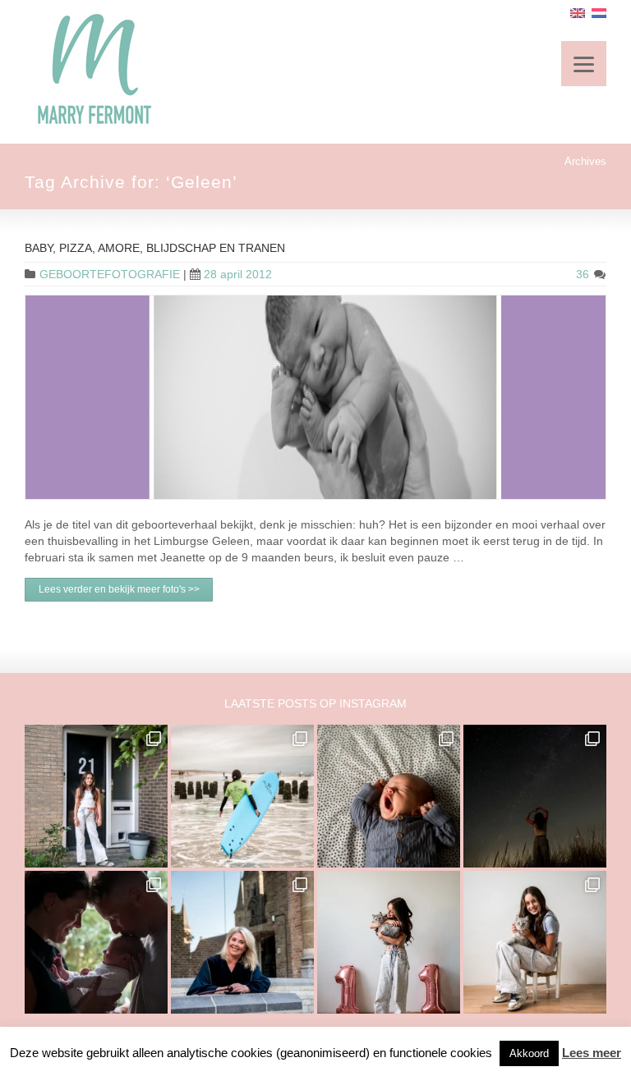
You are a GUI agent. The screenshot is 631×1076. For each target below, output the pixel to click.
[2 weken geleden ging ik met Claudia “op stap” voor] (242, 942)
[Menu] (583, 63)
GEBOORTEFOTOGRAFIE (109, 274)
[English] (577, 13)
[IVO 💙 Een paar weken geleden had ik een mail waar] (388, 796)
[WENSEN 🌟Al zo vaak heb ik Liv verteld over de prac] (534, 796)
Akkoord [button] (529, 1053)
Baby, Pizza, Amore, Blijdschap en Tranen (155, 247)
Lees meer (591, 1053)
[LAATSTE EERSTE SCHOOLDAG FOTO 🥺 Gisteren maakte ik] (96, 796)
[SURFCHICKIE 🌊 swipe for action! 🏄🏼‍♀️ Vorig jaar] (242, 796)
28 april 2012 (238, 274)
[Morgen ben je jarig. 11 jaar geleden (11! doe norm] (534, 942)
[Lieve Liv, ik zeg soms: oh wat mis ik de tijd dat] (388, 942)
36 (584, 274)
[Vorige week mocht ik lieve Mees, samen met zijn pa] (96, 942)
